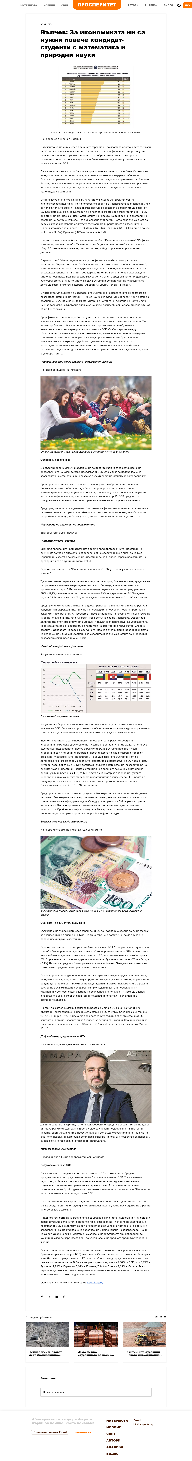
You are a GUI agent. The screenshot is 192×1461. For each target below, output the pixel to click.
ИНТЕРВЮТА (117, 1420)
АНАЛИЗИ (114, 1447)
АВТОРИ (113, 1440)
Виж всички (160, 1317)
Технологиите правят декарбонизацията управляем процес (45, 1353)
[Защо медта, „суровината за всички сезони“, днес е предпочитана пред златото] (96, 1334)
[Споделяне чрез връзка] (64, 1296)
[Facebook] (179, 5)
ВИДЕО (112, 1453)
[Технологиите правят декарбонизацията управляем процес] (47, 1334)
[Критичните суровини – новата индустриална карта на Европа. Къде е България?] (144, 1334)
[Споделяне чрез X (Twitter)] (49, 1296)
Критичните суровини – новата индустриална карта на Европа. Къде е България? (144, 1353)
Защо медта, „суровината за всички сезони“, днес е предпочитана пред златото (95, 1353)
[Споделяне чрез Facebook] (41, 1296)
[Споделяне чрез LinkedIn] (56, 1296)
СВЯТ (111, 1434)
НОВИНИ (114, 1427)
